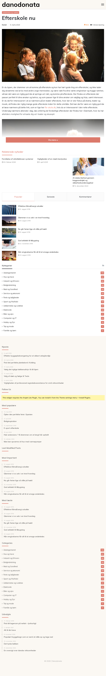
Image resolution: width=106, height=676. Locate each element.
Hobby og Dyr (9, 322)
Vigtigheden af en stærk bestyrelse (52, 159)
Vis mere (52, 140)
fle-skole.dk (50, 107)
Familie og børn (9, 330)
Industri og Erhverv (11, 281)
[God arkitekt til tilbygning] (9, 244)
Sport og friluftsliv (10, 302)
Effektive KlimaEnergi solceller (30, 206)
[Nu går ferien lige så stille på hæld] (9, 233)
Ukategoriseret (9, 273)
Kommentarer (85, 197)
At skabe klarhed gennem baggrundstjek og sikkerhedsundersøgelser (83, 180)
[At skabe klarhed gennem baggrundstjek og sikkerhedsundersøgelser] (88, 166)
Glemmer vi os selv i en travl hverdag (33, 217)
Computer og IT (10, 318)
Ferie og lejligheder (11, 297)
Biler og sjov (8, 314)
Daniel (4, 25)
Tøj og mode (8, 326)
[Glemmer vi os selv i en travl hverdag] (9, 221)
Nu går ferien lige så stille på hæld (32, 229)
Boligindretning (9, 285)
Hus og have (8, 277)
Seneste (51, 197)
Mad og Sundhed (10, 289)
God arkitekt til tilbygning (28, 240)
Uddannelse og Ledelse (10, 12)
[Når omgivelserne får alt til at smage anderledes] (9, 256)
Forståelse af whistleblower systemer (17, 159)
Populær (18, 197)
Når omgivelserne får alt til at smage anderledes (38, 252)
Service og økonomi (11, 293)
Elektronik (7, 310)
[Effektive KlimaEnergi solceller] (9, 210)
